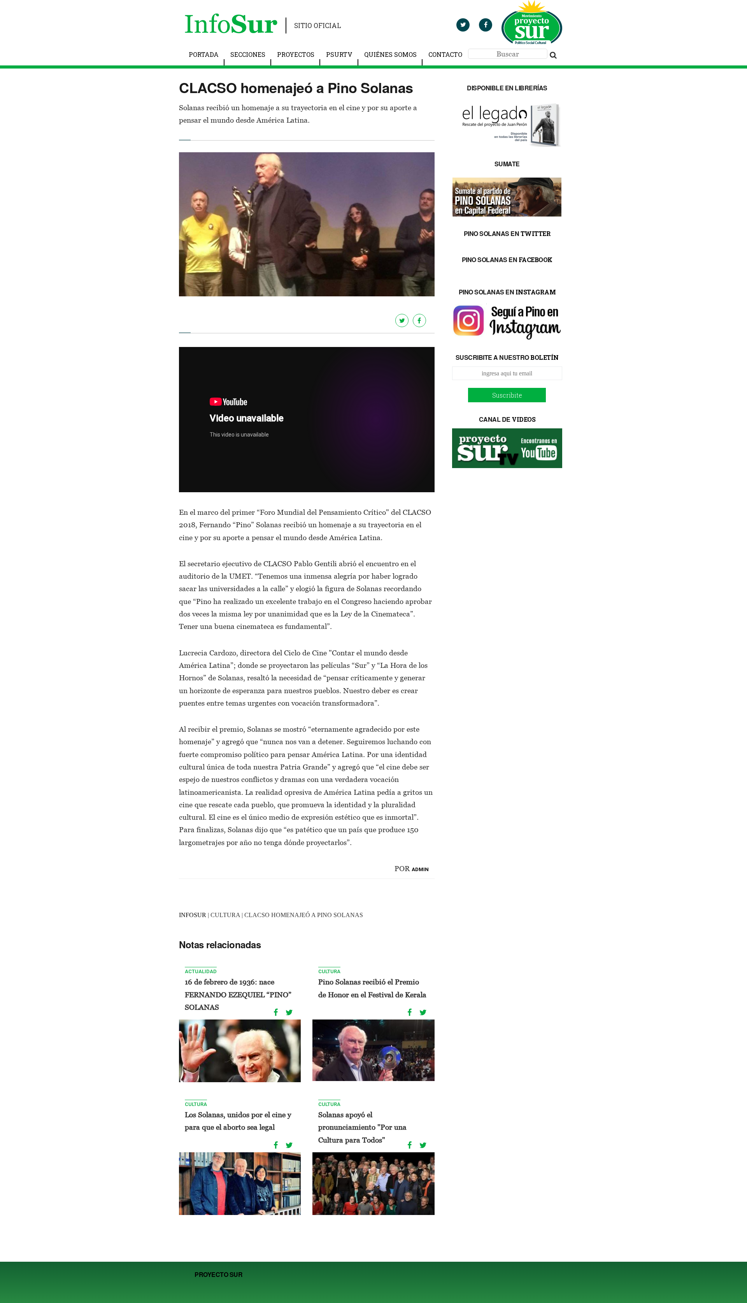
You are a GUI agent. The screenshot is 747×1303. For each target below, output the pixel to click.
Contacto (445, 54)
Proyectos (295, 54)
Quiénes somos (390, 54)
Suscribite (507, 395)
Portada (204, 54)
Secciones (247, 54)
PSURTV (339, 54)
